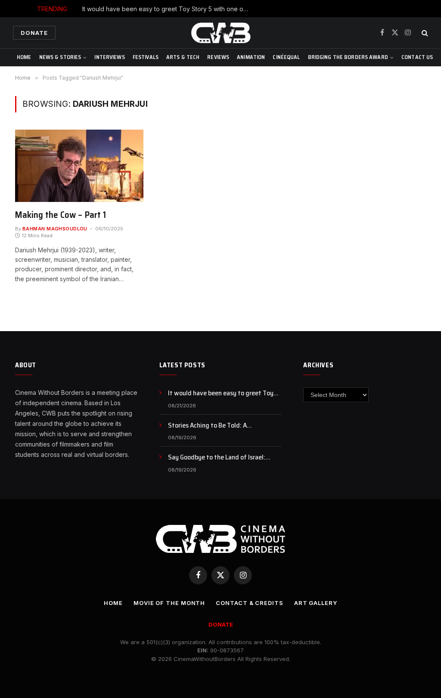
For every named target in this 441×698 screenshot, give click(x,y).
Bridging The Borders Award (348, 57)
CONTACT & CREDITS (249, 602)
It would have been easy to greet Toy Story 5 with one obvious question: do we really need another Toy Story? (168, 8)
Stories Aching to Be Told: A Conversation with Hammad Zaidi (216, 426)
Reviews (218, 57)
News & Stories (60, 57)
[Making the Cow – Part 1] (79, 166)
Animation (251, 57)
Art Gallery (315, 602)
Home (24, 57)
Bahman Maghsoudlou (54, 229)
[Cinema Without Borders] (220, 32)
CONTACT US (417, 57)
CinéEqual (286, 57)
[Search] (424, 33)
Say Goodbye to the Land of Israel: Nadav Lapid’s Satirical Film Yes (216, 457)
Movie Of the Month (169, 602)
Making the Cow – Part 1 (60, 215)
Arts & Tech (182, 57)
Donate (34, 32)
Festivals (145, 57)
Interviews (109, 57)
